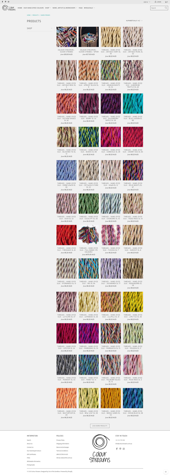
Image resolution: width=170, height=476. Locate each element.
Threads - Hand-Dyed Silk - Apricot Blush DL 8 (89, 70)
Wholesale (88, 8)
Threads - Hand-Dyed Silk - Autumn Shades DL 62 (66, 103)
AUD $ (146, 2)
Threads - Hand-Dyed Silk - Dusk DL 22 (66, 203)
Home (20, 8)
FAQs (81, 8)
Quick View (66, 41)
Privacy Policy (60, 440)
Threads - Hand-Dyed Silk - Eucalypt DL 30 (89, 203)
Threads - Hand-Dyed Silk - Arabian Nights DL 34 (111, 70)
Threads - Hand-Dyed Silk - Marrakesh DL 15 (111, 333)
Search (29, 440)
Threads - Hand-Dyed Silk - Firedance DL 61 (66, 235)
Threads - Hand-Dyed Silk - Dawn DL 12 (111, 170)
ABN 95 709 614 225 (62, 454)
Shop (47, 8)
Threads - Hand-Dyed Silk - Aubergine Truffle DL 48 (133, 70)
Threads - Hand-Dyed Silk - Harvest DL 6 (133, 235)
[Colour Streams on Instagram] (8, 2)
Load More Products (99, 426)
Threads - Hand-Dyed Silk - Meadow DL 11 (133, 333)
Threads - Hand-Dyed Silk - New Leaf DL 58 (89, 398)
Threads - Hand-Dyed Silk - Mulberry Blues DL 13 (111, 365)
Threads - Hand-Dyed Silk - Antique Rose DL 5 (66, 70)
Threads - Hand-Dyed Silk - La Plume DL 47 (66, 302)
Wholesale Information (33, 461)
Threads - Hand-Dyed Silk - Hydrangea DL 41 (66, 268)
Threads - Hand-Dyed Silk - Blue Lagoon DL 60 (133, 103)
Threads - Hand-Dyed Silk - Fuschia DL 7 (111, 235)
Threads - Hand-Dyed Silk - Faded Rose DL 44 (133, 203)
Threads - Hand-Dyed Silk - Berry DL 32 (89, 103)
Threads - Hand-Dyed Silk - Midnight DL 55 (66, 365)
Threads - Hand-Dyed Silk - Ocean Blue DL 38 (133, 398)
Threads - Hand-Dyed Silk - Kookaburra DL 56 (133, 268)
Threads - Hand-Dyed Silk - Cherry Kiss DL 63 (133, 137)
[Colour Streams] (9, 8)
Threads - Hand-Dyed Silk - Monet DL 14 (89, 365)
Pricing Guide (31, 465)
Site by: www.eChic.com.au (64, 458)
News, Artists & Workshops (64, 8)
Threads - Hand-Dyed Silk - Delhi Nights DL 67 (133, 170)
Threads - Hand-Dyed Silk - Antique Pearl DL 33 (133, 37)
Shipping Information (62, 444)
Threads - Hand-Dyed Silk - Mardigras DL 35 (89, 333)
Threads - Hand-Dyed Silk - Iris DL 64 (89, 268)
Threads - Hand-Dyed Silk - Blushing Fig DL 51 (66, 137)
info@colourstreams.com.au (123, 444)
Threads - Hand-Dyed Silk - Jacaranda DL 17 (111, 268)
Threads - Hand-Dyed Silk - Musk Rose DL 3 (133, 365)
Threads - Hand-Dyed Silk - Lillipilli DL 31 (111, 302)
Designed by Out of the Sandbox (50, 471)
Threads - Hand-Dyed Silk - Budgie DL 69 (89, 137)
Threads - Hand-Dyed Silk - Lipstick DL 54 (66, 333)
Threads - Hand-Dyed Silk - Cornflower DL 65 (66, 170)
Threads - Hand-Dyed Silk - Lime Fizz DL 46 (133, 302)
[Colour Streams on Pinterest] (5, 2)
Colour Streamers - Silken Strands (66, 37)
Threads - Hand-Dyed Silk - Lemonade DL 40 (89, 302)
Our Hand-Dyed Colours (34, 8)
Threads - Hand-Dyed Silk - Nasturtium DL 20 (66, 398)
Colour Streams (35, 471)
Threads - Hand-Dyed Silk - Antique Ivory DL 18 (111, 37)
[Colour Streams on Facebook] (2, 2)
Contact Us (30, 447)
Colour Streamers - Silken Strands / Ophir (89, 37)
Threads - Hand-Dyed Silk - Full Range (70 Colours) (89, 235)
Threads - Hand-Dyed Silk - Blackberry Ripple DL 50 (111, 103)
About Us (29, 444)
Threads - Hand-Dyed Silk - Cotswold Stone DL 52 (89, 170)
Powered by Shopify (66, 471)
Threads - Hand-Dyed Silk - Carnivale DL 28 (111, 137)
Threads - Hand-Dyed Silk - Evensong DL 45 (111, 203)
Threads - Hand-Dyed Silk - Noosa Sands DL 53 (111, 398)
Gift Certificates (31, 454)
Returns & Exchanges (62, 447)
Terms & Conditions (62, 451)
